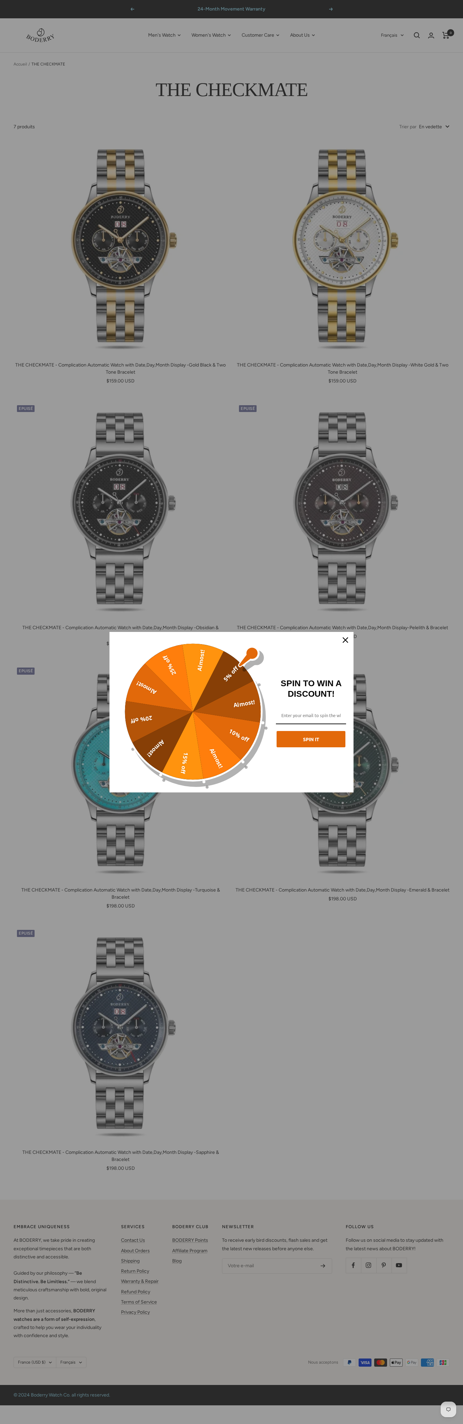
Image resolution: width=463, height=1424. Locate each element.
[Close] (345, 640)
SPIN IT (311, 739)
